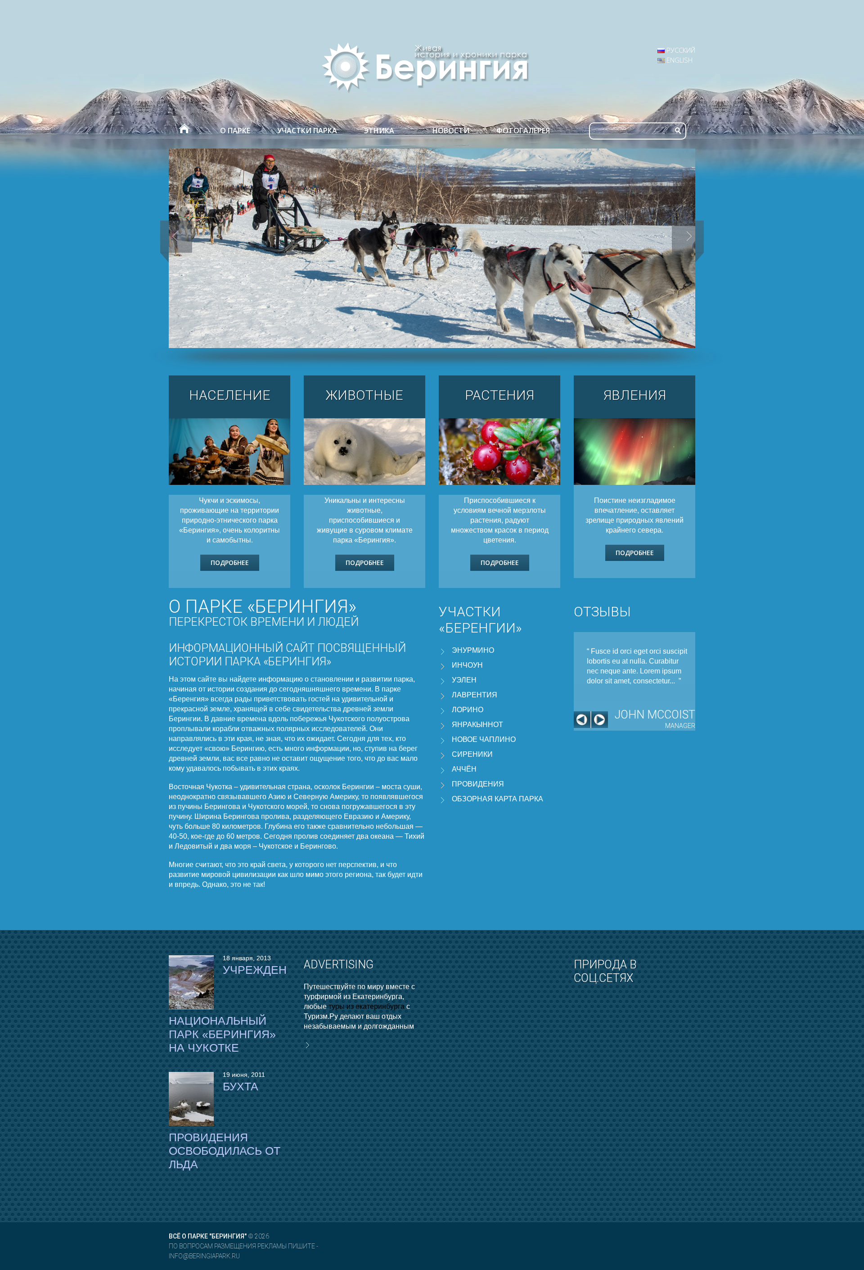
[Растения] (499, 451)
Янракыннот (477, 724)
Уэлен (464, 680)
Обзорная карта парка (497, 799)
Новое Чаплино (484, 739)
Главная (183, 130)
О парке (235, 131)
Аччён (464, 769)
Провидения (478, 784)
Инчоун (467, 665)
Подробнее (230, 562)
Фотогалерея (523, 131)
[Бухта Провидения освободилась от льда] (191, 1099)
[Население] (229, 451)
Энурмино (473, 650)
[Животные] (364, 451)
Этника (379, 131)
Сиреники (472, 754)
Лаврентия (474, 695)
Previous (582, 719)
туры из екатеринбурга (366, 1006)
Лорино (467, 710)
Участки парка (307, 131)
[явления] (634, 451)
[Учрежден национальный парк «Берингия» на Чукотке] (191, 982)
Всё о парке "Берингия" (208, 1236)
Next (599, 719)
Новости (450, 131)
